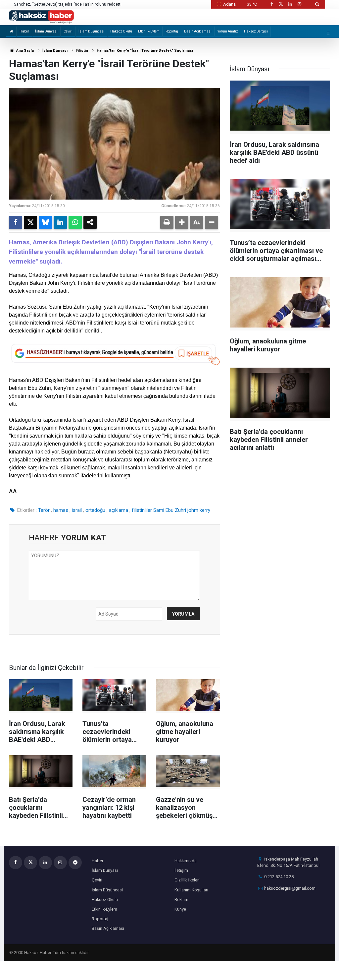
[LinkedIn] (60, 222)
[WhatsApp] (75, 222)
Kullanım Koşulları (191, 889)
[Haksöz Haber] (41, 16)
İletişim (181, 870)
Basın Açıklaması (198, 31)
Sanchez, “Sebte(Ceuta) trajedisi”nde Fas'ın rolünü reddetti (67, 4)
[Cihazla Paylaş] (90, 222)
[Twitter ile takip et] (280, 4)
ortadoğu (95, 510)
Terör (44, 510)
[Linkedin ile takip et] (290, 4)
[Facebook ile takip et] (271, 4)
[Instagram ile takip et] (299, 4)
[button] (181, 222)
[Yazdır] (166, 222)
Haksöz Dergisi (256, 31)
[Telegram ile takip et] (75, 862)
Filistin (82, 50)
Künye (180, 909)
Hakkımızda (185, 860)
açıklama (118, 510)
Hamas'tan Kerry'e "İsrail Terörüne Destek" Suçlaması (145, 50)
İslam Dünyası (46, 31)
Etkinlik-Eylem (149, 31)
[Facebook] (15, 222)
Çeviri (68, 31)
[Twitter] (30, 222)
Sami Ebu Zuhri (169, 510)
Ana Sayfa (24, 50)
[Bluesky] (45, 222)
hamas (60, 510)
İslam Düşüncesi (91, 31)
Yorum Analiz (228, 31)
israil (77, 510)
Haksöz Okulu (121, 31)
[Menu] (328, 33)
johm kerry (198, 510)
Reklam (181, 899)
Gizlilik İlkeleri (187, 879)
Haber (24, 31)
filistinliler (142, 510)
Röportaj (172, 31)
